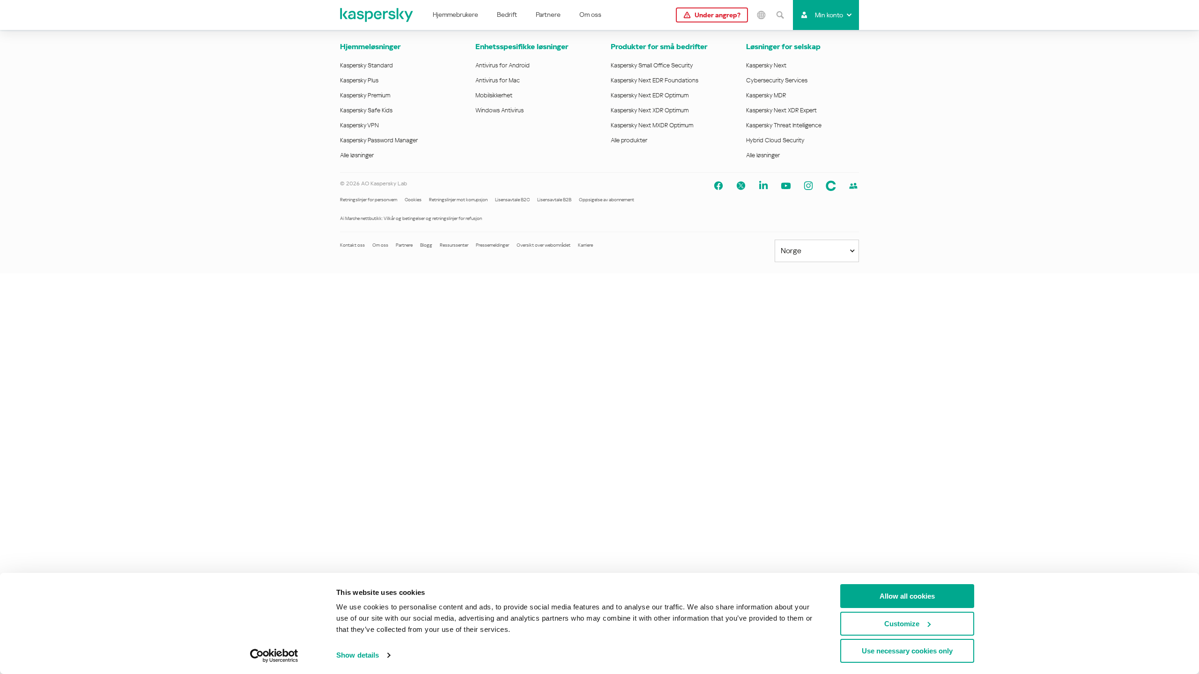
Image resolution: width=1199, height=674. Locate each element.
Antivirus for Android (502, 65)
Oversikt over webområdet (543, 245)
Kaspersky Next (766, 65)
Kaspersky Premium (365, 95)
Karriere (585, 245)
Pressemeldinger (492, 245)
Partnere (548, 14)
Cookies (413, 199)
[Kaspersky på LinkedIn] (763, 185)
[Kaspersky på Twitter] (741, 185)
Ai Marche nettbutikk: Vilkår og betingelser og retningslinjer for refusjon (411, 218)
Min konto (829, 15)
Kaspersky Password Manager (379, 140)
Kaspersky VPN (359, 125)
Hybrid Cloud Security (775, 140)
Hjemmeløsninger (370, 46)
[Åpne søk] (779, 15)
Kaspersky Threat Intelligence (784, 125)
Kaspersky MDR (766, 95)
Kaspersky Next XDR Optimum (649, 110)
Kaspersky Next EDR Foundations (654, 80)
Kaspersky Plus (359, 80)
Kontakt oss (352, 245)
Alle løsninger (357, 155)
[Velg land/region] (761, 15)
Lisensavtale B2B (554, 199)
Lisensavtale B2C (512, 199)
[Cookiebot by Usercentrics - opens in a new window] (274, 656)
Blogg (426, 245)
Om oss (590, 14)
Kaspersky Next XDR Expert (781, 110)
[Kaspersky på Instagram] (808, 185)
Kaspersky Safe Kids (366, 110)
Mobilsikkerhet (493, 95)
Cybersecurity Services (776, 80)
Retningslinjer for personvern (368, 199)
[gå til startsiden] (377, 15)
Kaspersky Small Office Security (652, 65)
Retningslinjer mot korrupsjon (458, 199)
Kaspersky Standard (366, 65)
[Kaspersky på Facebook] (718, 185)
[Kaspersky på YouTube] (786, 185)
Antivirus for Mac (497, 80)
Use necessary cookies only (907, 651)
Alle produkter (629, 140)
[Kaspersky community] (853, 185)
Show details (357, 655)
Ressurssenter (454, 245)
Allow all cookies (907, 596)
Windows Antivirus (499, 110)
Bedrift (507, 14)
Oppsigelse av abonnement (606, 199)
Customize (901, 624)
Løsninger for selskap (783, 46)
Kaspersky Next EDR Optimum (649, 95)
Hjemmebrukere (455, 14)
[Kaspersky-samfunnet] (830, 185)
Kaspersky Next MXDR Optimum (652, 125)
